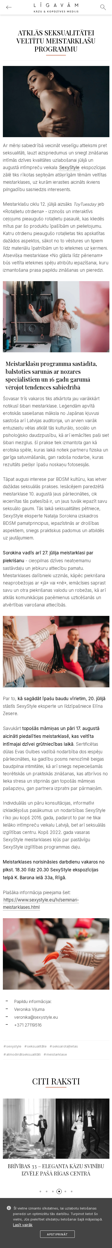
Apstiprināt (57, 1234)
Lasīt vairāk (23, 1225)
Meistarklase (56, 1054)
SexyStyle (69, 167)
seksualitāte (37, 1046)
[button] (40, 1191)
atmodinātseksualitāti (23, 1054)
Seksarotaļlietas (65, 1046)
